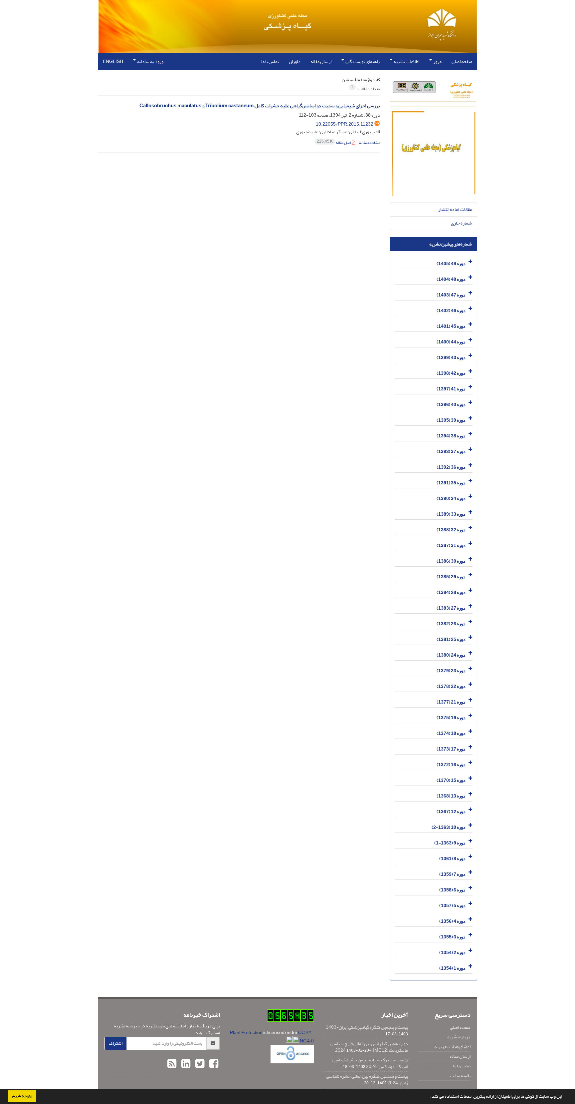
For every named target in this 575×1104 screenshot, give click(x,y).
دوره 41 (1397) (451, 388)
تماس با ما (270, 61)
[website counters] (290, 1016)
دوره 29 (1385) (451, 576)
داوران (294, 61)
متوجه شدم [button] (22, 1096)
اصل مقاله (334, 143)
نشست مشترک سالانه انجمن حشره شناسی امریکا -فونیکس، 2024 (370, 1063)
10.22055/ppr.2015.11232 (344, 124)
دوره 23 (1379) (451, 670)
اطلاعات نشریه (406, 61)
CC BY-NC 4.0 (306, 1036)
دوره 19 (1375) (451, 717)
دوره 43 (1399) (451, 357)
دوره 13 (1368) (451, 796)
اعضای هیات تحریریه (452, 1046)
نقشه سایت (460, 1075)
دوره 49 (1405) (451, 263)
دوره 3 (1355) (452, 936)
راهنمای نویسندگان (362, 61)
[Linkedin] (185, 1064)
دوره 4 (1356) (452, 921)
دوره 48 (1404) (451, 279)
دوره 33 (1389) (451, 514)
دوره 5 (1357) (452, 905)
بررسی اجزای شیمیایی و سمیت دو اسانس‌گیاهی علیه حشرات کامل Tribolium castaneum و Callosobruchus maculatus (259, 106)
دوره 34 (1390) (451, 498)
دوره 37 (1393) (451, 451)
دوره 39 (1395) (451, 420)
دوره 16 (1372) (451, 764)
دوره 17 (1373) (451, 749)
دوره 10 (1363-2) (449, 827)
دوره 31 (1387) (451, 545)
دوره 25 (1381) (451, 639)
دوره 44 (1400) (451, 341)
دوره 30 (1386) (451, 561)
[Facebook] (213, 1064)
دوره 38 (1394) (451, 435)
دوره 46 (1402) (451, 310)
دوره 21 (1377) (451, 702)
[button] (429, 1097)
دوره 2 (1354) (452, 952)
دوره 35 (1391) (451, 482)
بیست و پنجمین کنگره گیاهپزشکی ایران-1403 (367, 1027)
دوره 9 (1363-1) (450, 842)
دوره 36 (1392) (451, 467)
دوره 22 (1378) (451, 686)
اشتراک (115, 1043)
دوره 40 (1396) (451, 404)
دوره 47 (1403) (451, 294)
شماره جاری (461, 223)
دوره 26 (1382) (451, 623)
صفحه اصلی (462, 61)
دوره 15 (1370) (451, 780)
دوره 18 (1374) (451, 733)
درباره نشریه (459, 1036)
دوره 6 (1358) (452, 889)
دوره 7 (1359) (452, 874)
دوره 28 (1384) (451, 592)
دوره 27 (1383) (451, 608)
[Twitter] (199, 1064)
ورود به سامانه (149, 61)
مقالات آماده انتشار (455, 209)
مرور (437, 61)
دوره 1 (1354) (452, 968)
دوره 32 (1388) (451, 529)
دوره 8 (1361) (452, 858)
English (113, 61)
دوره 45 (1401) (451, 326)
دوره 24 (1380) (451, 655)
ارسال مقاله (320, 61)
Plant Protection (246, 1032)
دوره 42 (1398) (451, 373)
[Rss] (172, 1064)
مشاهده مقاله (369, 143)
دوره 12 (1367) (451, 811)
